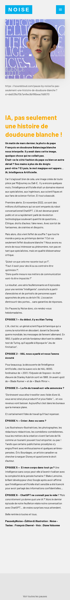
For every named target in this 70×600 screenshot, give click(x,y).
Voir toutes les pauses (35, 596)
